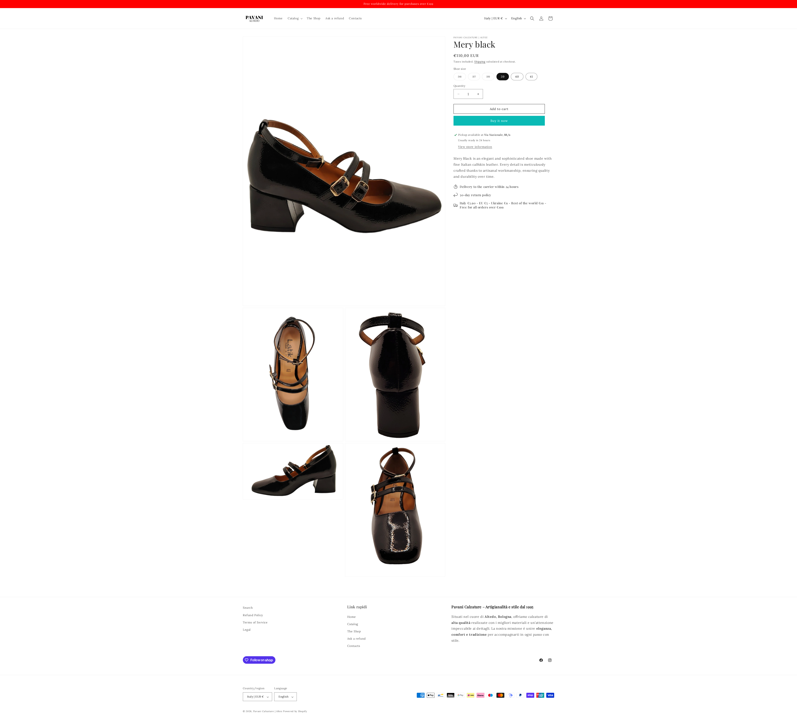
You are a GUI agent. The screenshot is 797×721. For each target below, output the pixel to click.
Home (351, 616)
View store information (475, 147)
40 (517, 76)
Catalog (352, 624)
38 (490, 77)
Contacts (353, 646)
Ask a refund (356, 638)
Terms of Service (255, 622)
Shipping (479, 61)
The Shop (354, 631)
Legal (247, 629)
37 (476, 77)
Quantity (459, 86)
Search (248, 608)
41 (531, 76)
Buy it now (499, 121)
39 (503, 76)
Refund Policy (253, 615)
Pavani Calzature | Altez (267, 711)
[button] (294, 18)
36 (462, 77)
